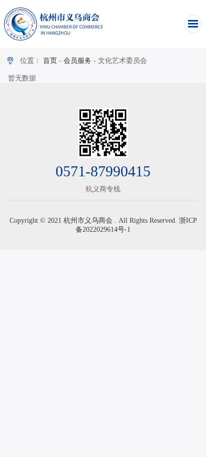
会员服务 (78, 60)
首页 (50, 60)
